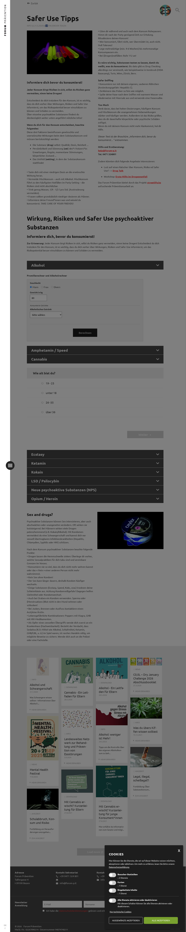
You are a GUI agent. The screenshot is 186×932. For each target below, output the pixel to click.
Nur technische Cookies (120, 911)
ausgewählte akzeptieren (126, 920)
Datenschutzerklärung (119, 867)
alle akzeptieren (161, 920)
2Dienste (123, 877)
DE (5, 925)
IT (5, 928)
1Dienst (122, 885)
